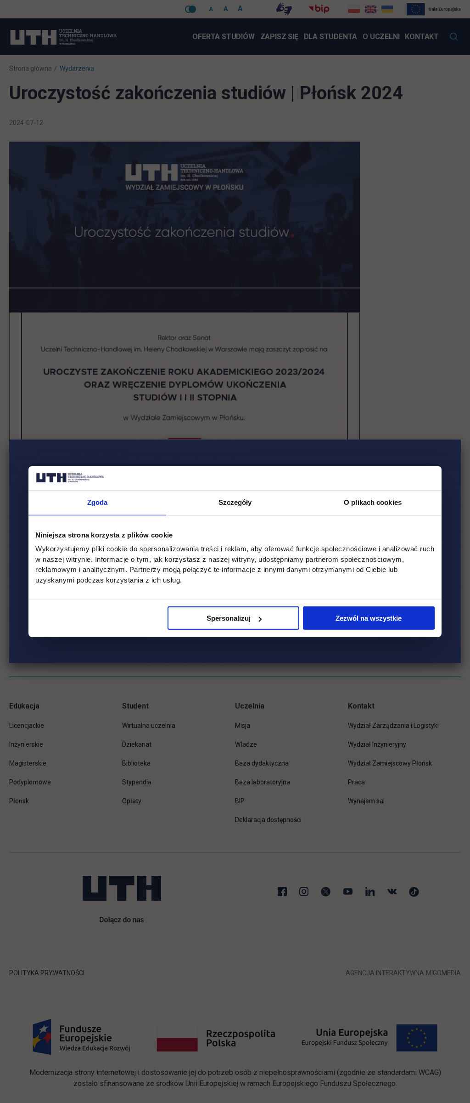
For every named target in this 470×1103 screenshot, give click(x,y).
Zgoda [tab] (97, 502)
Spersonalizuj (229, 618)
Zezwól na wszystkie (369, 618)
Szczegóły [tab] (235, 502)
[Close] (461, 439)
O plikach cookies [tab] (373, 502)
